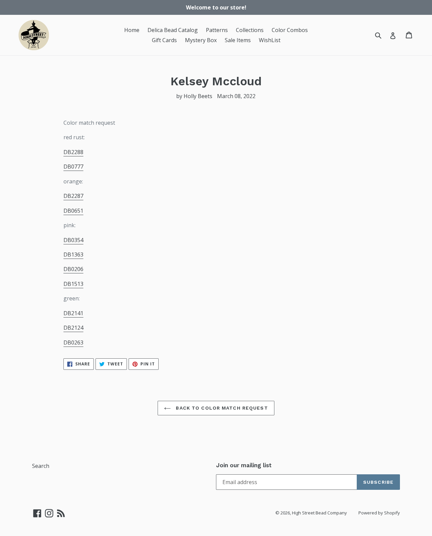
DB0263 (73, 342)
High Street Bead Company (319, 513)
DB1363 (73, 254)
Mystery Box (201, 40)
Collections (250, 30)
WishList (269, 40)
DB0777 (73, 166)
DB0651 (73, 210)
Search (40, 466)
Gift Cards (164, 40)
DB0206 (73, 269)
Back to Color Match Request (221, 408)
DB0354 (73, 240)
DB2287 (73, 196)
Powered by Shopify (379, 513)
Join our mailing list (244, 465)
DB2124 (73, 327)
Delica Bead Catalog (172, 30)
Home (131, 30)
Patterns (217, 30)
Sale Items (238, 40)
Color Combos (290, 30)
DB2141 (73, 313)
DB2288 (73, 152)
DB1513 (73, 284)
